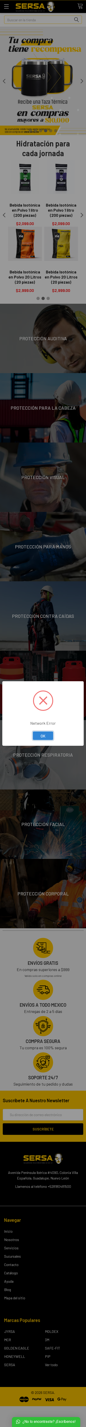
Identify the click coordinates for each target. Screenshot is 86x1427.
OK (43, 736)
